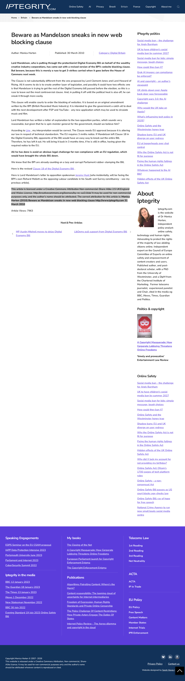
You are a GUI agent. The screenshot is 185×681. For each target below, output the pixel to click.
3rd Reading (136, 555)
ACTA (132, 581)
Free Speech (136, 612)
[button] (178, 6)
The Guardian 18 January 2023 (22, 587)
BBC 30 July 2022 (15, 607)
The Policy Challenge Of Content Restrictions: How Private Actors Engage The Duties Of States (92, 614)
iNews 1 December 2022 (19, 597)
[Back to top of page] (180, 670)
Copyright (151, 6)
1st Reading (136, 545)
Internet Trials (137, 627)
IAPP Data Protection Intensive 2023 (25, 550)
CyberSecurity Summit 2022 (21, 565)
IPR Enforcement (138, 633)
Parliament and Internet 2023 (21, 560)
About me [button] (166, 6)
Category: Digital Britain (112, 53)
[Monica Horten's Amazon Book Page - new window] (177, 657)
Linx (28, 130)
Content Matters (138, 617)
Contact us (174, 663)
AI (90, 6)
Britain (124, 6)
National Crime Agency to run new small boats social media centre (153, 511)
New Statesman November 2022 (23, 602)
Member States (137, 622)
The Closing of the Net (79, 545)
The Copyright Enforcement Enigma (86, 567)
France (136, 6)
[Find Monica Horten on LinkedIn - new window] (170, 657)
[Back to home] (30, 6)
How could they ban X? (150, 67)
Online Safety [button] (76, 6)
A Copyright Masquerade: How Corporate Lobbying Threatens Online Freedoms (154, 346)
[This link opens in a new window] (163, 657)
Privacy (100, 6)
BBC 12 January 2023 (17, 582)
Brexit (112, 6)
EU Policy (134, 607)
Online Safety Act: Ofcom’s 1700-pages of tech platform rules (153, 472)
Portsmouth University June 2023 (23, 555)
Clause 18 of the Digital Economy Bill (53, 168)
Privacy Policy (155, 663)
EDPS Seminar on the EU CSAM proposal (28, 545)
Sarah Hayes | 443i (171, 670)
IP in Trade (135, 586)
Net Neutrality (137, 561)
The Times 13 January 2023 (21, 592)
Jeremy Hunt (82, 175)
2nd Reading (136, 550)
